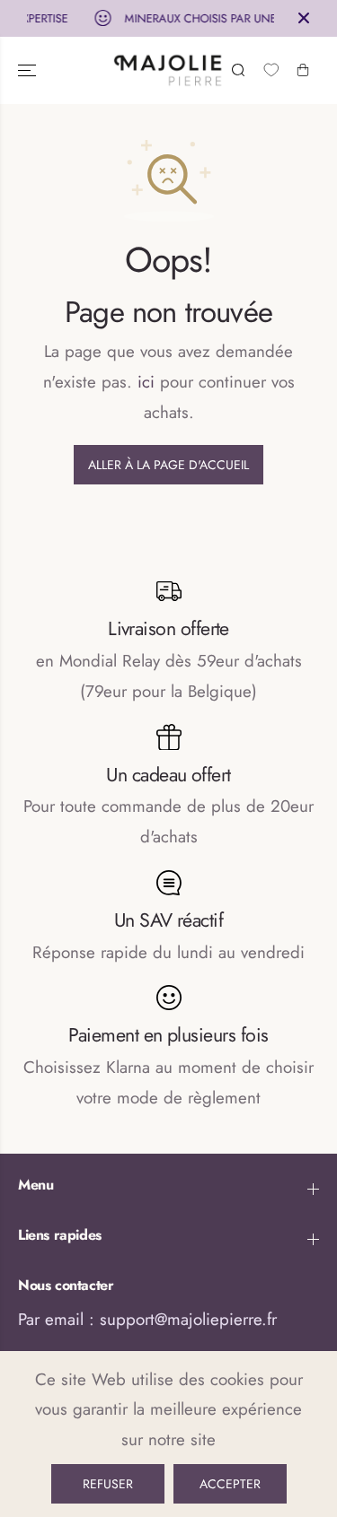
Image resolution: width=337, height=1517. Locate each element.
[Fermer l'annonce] (303, 18)
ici (146, 382)
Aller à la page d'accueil (168, 465)
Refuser (108, 1484)
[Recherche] (238, 70)
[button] (29, 70)
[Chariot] (303, 70)
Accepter (230, 1484)
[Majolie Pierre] (168, 70)
